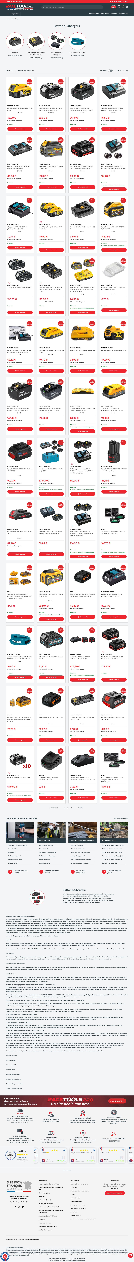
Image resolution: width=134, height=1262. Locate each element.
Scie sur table (44, 849)
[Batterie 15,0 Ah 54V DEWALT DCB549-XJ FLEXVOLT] (51, 577)
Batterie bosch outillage (13, 1074)
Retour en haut (67, 1170)
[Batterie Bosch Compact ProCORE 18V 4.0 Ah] (20, 514)
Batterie (15, 53)
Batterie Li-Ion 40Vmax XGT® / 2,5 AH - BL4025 (51, 658)
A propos (42, 1219)
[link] (53, 808)
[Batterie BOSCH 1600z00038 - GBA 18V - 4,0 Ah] (114, 700)
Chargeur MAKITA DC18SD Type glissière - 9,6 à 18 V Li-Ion (17, 228)
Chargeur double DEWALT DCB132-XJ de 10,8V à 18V (82, 718)
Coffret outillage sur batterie (14, 1084)
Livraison (41, 1196)
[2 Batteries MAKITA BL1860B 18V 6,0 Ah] (20, 270)
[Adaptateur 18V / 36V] (77, 41)
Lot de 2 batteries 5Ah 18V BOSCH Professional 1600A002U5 (112, 658)
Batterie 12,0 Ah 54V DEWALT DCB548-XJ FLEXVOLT (113, 228)
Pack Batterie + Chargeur (56, 54)
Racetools (12, 1239)
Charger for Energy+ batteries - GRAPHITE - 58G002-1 (49, 779)
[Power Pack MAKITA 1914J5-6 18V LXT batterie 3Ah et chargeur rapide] (51, 514)
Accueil (7, 18)
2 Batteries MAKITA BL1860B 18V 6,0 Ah (19, 287)
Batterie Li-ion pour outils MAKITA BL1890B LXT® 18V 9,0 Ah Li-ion (50, 409)
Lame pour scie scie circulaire (81, 859)
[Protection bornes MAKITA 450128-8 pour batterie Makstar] (114, 270)
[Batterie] (15, 41)
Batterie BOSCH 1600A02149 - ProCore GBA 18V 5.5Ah (19, 470)
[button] (127, 7)
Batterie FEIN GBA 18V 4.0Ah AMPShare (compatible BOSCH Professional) (82, 595)
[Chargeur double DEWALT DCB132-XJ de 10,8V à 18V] (82, 700)
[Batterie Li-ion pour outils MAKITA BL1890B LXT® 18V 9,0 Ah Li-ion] (51, 391)
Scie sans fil (12, 852)
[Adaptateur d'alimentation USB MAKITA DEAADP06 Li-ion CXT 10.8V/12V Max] (20, 639)
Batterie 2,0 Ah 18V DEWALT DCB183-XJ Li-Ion (51, 351)
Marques (114, 14)
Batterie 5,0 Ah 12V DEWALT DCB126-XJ (113, 350)
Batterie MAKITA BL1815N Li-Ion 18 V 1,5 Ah (82, 228)
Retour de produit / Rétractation (49, 1207)
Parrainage (74, 1212)
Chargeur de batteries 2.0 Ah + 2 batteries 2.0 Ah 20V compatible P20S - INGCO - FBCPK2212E (19, 596)
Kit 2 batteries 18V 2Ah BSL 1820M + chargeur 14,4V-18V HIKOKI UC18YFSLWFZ (112, 780)
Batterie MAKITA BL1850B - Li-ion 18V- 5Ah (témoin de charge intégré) (51, 109)
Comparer (103, 70)
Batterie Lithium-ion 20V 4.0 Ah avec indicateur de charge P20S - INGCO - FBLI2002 (19, 719)
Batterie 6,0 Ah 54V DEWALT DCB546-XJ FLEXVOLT (51, 167)
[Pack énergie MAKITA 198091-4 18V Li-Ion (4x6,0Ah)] (51, 451)
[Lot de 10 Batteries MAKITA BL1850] (20, 760)
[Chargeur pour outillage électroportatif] (36, 41)
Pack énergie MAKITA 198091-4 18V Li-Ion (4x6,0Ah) (51, 470)
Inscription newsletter (78, 1205)
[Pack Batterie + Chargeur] (56, 41)
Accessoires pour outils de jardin (113, 856)
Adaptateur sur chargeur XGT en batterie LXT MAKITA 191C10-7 (111, 595)
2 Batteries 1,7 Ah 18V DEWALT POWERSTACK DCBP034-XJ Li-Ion (112, 409)
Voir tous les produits (121, 818)
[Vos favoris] (119, 6)
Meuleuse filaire (44, 863)
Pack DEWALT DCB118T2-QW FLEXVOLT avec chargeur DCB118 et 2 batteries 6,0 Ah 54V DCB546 (82, 289)
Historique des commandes (80, 1191)
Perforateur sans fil (14, 856)
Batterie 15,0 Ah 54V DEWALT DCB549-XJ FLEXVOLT (51, 595)
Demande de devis (45, 1223)
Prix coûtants (94, 14)
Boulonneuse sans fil (15, 859)
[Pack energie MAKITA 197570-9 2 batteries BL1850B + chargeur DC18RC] (114, 149)
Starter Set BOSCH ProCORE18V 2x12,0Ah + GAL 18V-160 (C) (80, 658)
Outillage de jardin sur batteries (113, 845)
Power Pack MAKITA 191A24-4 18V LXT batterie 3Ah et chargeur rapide (19, 351)
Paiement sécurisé (45, 1200)
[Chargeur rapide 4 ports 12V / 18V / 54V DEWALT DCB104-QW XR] (82, 391)
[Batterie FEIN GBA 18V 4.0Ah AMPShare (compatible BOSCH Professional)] (82, 577)
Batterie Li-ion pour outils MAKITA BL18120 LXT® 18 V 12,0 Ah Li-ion (18, 409)
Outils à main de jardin (109, 863)
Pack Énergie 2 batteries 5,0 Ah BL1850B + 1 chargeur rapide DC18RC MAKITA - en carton (81, 471)
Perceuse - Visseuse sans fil (17, 845)
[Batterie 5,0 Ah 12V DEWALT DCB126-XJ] (114, 333)
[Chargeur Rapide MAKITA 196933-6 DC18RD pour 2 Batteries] (20, 149)
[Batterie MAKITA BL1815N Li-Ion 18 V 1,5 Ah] (82, 209)
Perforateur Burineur (46, 845)
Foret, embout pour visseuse (80, 852)
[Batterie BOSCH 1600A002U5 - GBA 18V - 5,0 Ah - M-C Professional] (82, 149)
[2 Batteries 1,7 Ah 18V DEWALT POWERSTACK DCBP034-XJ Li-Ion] (114, 391)
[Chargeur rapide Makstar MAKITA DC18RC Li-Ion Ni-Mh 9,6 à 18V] (114, 91)
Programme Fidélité (116, 1)
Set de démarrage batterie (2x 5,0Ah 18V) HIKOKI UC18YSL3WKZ (113, 532)
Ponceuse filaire (44, 859)
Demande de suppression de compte (83, 1219)
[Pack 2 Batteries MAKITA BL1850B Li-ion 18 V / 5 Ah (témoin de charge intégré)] (51, 270)
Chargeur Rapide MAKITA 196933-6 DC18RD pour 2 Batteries (18, 167)
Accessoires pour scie (78, 856)
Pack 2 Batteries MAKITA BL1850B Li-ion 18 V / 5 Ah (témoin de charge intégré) (50, 289)
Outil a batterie (10, 1069)
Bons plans (105, 14)
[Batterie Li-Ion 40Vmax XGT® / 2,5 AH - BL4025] (51, 639)
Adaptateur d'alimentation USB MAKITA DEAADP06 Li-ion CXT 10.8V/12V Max (19, 658)
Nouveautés (123, 14)
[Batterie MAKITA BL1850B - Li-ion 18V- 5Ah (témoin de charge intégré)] (51, 91)
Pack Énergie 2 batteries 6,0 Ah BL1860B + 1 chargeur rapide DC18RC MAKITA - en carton (81, 533)
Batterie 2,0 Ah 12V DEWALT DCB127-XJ (82, 350)
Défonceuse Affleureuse (47, 856)
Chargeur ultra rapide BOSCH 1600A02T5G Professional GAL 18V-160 (82, 779)
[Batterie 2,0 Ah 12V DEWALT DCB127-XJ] (82, 333)
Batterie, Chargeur (15, 18)
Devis (126, 1)
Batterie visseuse (11, 1060)
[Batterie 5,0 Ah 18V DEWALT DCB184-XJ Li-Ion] (20, 91)
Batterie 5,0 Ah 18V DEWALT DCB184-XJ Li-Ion (19, 109)
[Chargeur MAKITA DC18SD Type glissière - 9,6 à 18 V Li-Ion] (20, 209)
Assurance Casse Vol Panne (48, 1216)
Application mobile (45, 1230)
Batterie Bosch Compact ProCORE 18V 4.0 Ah (19, 532)
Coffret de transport (78, 849)
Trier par (20, 70)
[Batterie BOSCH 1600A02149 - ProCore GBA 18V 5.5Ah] (20, 451)
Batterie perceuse (11, 1055)
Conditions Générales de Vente (49, 1184)
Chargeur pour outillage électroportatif (36, 54)
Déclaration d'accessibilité (48, 1226)
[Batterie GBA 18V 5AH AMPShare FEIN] (51, 700)
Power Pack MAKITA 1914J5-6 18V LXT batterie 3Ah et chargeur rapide (51, 532)
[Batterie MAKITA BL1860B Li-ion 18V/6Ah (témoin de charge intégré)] (82, 91)
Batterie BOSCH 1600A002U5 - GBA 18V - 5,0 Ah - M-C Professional (81, 167)
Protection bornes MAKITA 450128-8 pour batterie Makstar (113, 288)
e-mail (59, 1142)
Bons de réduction (77, 1201)
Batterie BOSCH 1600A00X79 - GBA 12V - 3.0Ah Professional (114, 470)
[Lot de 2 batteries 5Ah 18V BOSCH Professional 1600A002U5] (114, 639)
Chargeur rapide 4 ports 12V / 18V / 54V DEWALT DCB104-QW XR (82, 409)
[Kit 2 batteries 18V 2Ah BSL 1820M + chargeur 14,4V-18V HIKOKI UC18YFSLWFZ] (114, 760)
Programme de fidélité (78, 1208)
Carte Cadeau (75, 1198)
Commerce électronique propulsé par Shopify (27, 1239)
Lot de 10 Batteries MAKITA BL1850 (18, 778)
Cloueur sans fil (13, 863)
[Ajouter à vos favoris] (41, 222)
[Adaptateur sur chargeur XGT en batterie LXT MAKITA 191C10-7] (114, 577)
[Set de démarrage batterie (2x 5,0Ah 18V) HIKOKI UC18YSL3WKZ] (114, 514)
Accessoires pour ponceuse (80, 863)
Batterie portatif (11, 1065)
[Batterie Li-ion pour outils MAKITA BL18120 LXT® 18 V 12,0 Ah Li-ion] (20, 391)
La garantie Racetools (46, 1203)
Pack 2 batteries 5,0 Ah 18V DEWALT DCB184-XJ (50, 228)
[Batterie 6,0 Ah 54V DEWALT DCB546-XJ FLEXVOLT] (51, 149)
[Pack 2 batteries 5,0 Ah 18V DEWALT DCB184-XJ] (51, 209)
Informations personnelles (79, 1184)
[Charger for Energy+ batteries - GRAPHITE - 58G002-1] (51, 760)
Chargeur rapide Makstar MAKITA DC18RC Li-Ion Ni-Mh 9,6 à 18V (112, 109)
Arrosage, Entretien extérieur (112, 849)
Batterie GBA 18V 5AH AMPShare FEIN (51, 717)
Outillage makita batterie (13, 1079)
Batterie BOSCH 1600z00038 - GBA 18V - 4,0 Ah (112, 718)
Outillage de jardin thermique (112, 852)
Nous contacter (76, 1215)
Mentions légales (44, 1193)
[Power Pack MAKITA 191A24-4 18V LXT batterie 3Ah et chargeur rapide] (20, 333)
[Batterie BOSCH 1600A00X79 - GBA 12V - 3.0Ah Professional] (114, 451)
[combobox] (72, 7)
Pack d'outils (12, 849)
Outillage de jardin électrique (112, 859)
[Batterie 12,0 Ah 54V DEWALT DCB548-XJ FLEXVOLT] (114, 209)
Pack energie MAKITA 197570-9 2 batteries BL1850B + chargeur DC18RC (113, 167)
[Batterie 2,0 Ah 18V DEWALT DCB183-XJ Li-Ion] (51, 333)
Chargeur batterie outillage (14, 1088)
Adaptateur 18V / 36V (77, 53)
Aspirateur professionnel (47, 852)
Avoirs (73, 1194)
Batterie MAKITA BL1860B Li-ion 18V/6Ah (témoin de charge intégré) (81, 109)
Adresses (74, 1187)
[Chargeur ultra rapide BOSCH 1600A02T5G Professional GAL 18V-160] (82, 760)
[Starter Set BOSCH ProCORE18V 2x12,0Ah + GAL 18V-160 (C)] (82, 639)
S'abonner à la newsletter (114, 1193)
